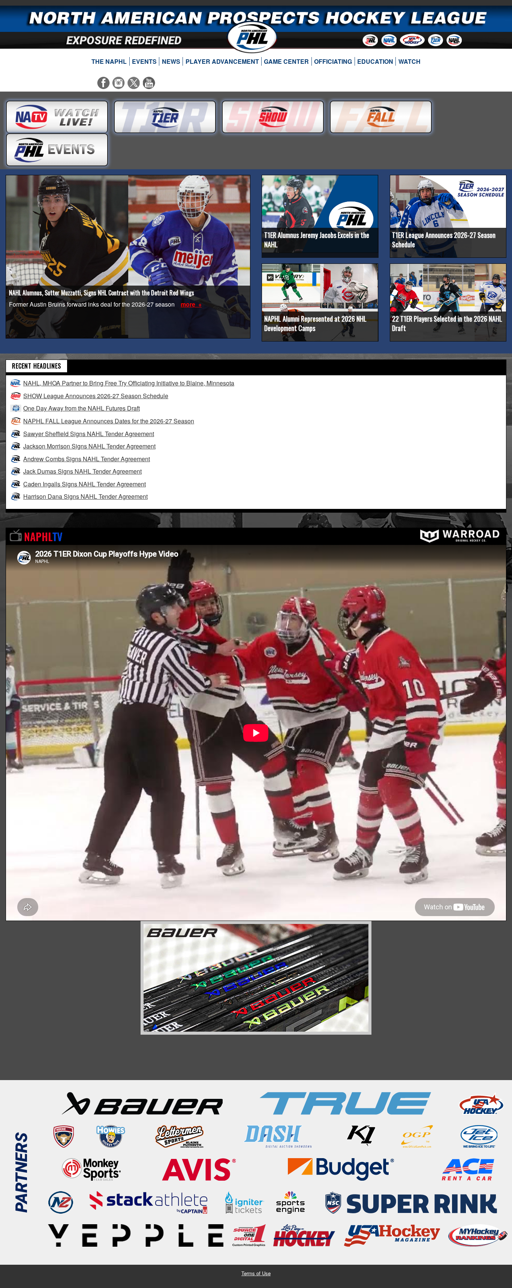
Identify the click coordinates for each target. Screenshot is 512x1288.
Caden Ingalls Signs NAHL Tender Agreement (84, 484)
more (189, 304)
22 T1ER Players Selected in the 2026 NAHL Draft (447, 323)
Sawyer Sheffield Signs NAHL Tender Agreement (88, 433)
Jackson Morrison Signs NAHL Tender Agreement (89, 446)
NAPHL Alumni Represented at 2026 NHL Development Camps (315, 323)
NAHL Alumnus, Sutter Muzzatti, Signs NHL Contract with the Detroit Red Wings (101, 292)
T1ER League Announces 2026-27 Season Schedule (444, 239)
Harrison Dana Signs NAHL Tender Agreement (85, 496)
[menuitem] (109, 61)
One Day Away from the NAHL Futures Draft (81, 408)
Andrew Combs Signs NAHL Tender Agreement (86, 458)
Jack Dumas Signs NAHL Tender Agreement (82, 471)
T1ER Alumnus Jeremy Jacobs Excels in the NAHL (316, 239)
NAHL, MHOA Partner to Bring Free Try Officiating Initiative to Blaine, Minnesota (128, 383)
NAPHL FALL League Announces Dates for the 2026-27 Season (108, 421)
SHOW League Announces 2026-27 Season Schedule (95, 395)
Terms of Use (256, 1273)
